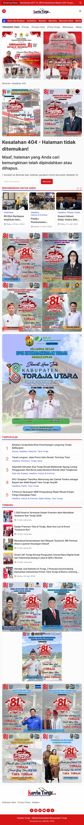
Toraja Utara (10, 212)
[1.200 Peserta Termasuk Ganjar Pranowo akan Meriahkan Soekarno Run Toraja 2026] (8, 516)
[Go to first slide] (81, 188)
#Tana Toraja (53, 27)
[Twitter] (48, 810)
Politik (24, 486)
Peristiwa (25, 461)
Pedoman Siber (9, 802)
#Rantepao (68, 27)
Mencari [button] (47, 181)
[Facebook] (31, 810)
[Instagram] (36, 810)
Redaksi (35, 802)
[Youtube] (44, 810)
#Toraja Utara (38, 27)
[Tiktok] (52, 810)
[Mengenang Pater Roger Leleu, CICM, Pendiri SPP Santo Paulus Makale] (69, 201)
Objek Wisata (44, 499)
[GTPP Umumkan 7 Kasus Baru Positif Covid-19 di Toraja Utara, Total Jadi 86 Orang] (15, 201)
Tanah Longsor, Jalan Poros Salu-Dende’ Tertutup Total (41, 457)
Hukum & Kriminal (39, 215)
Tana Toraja (42, 451)
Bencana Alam (66, 21)
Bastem (42, 21)
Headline (35, 212)
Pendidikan (63, 212)
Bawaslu (53, 21)
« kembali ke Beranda (13, 175)
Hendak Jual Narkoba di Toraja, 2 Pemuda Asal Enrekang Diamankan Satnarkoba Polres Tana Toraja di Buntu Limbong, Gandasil (46, 572)
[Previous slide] (78, 188)
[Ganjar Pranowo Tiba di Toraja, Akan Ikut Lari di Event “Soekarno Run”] (8, 530)
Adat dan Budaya (16, 21)
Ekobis (15, 451)
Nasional (32, 451)
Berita (78, 21)
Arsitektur (32, 21)
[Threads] (40, 810)
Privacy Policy (24, 802)
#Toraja (25, 27)
